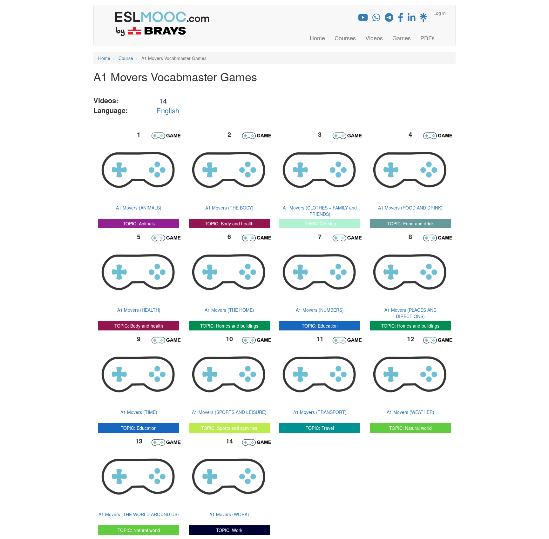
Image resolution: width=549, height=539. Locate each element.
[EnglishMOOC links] (423, 19)
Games (401, 38)
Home (317, 38)
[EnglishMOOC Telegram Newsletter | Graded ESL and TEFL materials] (389, 19)
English (167, 110)
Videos (374, 38)
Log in (439, 13)
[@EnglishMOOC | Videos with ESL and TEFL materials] (363, 19)
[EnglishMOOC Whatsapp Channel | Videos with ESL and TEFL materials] (376, 19)
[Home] (164, 23)
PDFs (427, 38)
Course (126, 58)
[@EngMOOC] (400, 19)
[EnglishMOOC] (412, 19)
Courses (345, 38)
